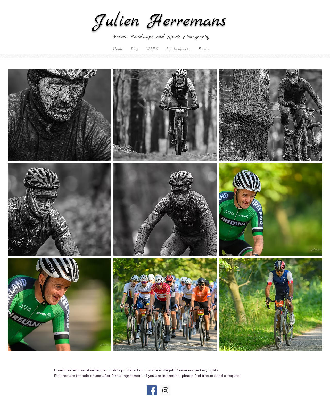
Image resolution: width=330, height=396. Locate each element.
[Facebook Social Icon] (152, 390)
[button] (59, 115)
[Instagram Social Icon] (165, 390)
